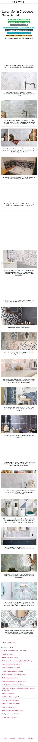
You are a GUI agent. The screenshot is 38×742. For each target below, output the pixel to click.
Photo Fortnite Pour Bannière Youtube (12, 710)
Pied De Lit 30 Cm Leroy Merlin (11, 697)
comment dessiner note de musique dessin (19, 33)
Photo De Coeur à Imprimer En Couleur (13, 685)
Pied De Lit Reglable (8, 654)
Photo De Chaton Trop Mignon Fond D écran (14, 651)
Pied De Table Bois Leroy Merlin (11, 668)
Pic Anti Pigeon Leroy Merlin (10, 717)
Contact (12, 738)
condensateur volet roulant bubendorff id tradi (19, 35)
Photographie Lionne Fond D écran (12, 714)
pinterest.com (11, 642)
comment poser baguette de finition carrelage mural (19, 38)
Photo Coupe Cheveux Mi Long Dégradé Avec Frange (17, 661)
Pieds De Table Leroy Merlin (10, 678)
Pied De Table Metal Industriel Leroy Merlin (14, 674)
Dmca (5, 738)
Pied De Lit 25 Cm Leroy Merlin (11, 704)
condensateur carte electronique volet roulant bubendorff (19, 27)
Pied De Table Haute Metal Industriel (12, 671)
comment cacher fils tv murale (19, 25)
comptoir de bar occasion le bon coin (19, 22)
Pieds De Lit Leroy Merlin (9, 707)
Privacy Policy (21, 738)
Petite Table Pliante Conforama (11, 700)
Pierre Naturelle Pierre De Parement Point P (14, 681)
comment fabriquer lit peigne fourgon (19, 19)
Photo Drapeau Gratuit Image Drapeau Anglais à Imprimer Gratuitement (18, 689)
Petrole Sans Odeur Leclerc (10, 657)
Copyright (31, 738)
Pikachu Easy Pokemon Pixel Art (11, 664)
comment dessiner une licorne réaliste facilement (19, 30)
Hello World (18, 1)
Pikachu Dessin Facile (8, 693)
